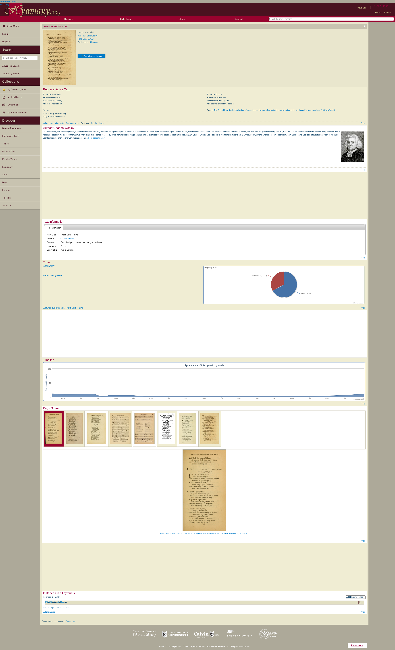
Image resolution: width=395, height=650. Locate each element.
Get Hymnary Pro (242, 646)
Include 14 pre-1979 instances (56, 608)
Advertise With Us (200, 646)
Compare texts (72, 123)
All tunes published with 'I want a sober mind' (63, 308)
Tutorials (6, 198)
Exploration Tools (10, 136)
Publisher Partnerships (219, 646)
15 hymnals (93, 42)
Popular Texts (9, 151)
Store (182, 19)
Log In (5, 34)
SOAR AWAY (48, 266)
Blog (4, 182)
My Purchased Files (17, 112)
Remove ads (360, 8)
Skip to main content (8, 1)
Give (232, 646)
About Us (6, 205)
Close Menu (13, 26)
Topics (5, 144)
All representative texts (53, 123)
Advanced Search (11, 66)
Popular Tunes (9, 159)
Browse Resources (11, 128)
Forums (6, 190)
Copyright (170, 646)
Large (101, 123)
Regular (94, 123)
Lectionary (7, 167)
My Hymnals (14, 105)
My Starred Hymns (17, 89)
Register (387, 12)
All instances (49, 612)
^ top (363, 123)
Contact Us (187, 646)
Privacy (178, 646)
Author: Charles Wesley (87, 36)
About (161, 646)
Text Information (53, 228)
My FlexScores (15, 97)
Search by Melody (11, 73)
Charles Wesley (67, 238)
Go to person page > (96, 138)
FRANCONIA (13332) (52, 276)
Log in (377, 12)
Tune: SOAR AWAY (86, 39)
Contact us (70, 621)
